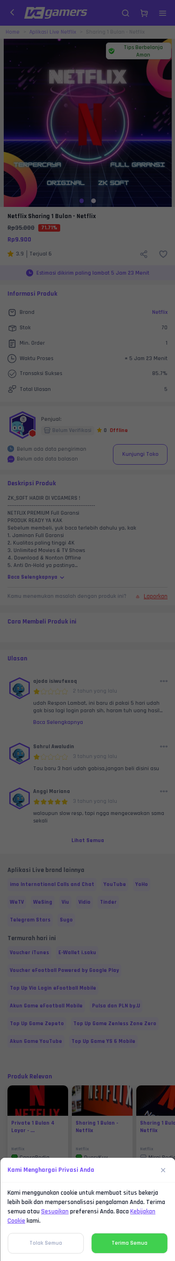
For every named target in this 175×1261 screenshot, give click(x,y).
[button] (87, 630)
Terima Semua (129, 1243)
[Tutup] (163, 1170)
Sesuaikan (55, 1211)
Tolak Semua (45, 1243)
